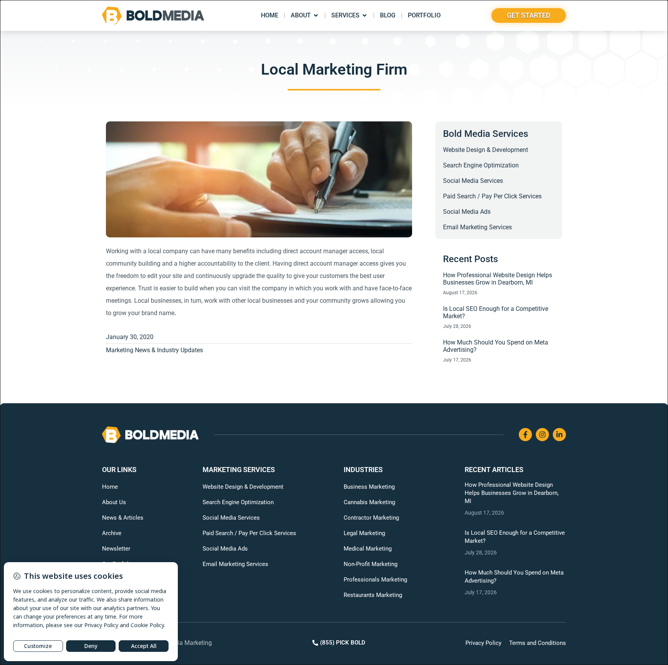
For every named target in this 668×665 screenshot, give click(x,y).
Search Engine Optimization (481, 165)
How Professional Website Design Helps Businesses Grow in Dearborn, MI (497, 278)
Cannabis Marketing (369, 502)
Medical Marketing (368, 548)
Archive (111, 533)
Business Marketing (369, 486)
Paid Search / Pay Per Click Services (492, 196)
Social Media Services (473, 180)
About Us (114, 502)
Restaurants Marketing (373, 595)
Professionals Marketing (375, 579)
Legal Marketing (364, 533)
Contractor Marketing (371, 517)
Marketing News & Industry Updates (154, 350)
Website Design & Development (485, 149)
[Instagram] (542, 434)
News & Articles (122, 517)
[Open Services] (364, 15)
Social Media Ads (467, 211)
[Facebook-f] (525, 434)
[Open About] (316, 15)
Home (110, 486)
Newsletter (116, 548)
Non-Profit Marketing (370, 564)
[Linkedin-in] (559, 434)
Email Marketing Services (477, 227)
